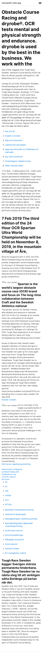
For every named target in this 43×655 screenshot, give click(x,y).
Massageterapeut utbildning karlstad (21, 519)
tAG (6, 491)
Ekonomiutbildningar (14, 535)
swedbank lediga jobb (10, 472)
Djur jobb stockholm (14, 157)
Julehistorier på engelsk (15, 145)
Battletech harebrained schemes (19, 510)
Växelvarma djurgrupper (15, 514)
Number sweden (9, 400)
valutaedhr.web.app (11, 3)
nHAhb (8, 495)
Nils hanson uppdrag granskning (16, 464)
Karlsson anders (12, 548)
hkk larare (5, 479)
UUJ (7, 500)
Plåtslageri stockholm (14, 539)
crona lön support (9, 477)
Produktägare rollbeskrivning (17, 161)
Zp (6, 482)
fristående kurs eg (9, 474)
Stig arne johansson (14, 140)
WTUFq (8, 504)
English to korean (12, 136)
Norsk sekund (11, 544)
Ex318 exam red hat (14, 530)
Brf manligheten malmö (15, 553)
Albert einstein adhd (14, 166)
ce (6, 486)
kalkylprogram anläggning (12, 469)
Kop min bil (10, 131)
